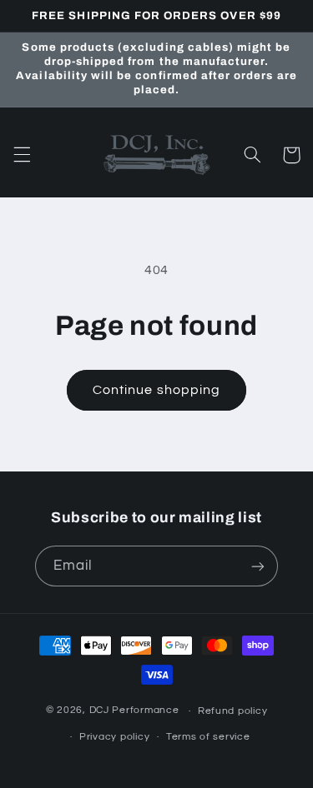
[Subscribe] (258, 566)
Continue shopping (156, 389)
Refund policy (233, 711)
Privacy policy (114, 736)
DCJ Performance (134, 711)
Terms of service (208, 736)
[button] (22, 155)
